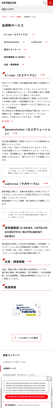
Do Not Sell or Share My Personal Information (26, 397)
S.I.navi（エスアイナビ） (16, 34)
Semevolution (11, 42)
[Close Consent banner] (49, 379)
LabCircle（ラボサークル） (23, 184)
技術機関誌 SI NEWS (14, 57)
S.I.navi (6, 121)
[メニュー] (50, 3)
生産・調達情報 (11, 64)
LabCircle (36, 42)
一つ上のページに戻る (28, 338)
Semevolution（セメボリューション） (19, 375)
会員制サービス (9, 368)
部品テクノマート (12, 49)
